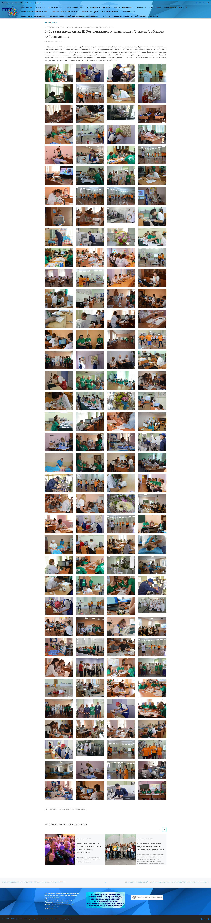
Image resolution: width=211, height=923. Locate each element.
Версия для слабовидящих (149, 897)
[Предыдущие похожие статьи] (159, 829)
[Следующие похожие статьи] (164, 829)
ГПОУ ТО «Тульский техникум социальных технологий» (30, 919)
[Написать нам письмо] (203, 3)
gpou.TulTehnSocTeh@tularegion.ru (62, 904)
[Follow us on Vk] (200, 3)
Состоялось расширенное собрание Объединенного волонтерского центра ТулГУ (150, 846)
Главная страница (51, 22)
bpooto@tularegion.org (52, 906)
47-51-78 (65, 902)
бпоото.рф (53, 908)
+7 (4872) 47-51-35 (57, 902)
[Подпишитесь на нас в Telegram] (196, 3)
